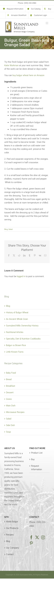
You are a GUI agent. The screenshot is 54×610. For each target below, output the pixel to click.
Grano (9, 399)
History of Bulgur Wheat (17, 312)
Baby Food (11, 373)
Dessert (10, 392)
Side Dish (10, 425)
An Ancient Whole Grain (17, 319)
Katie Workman (11, 65)
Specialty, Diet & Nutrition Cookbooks (23, 338)
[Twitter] (37, 537)
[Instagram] (43, 537)
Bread (9, 379)
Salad (10, 229)
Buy (33, 459)
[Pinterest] (31, 543)
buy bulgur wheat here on (28, 75)
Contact (10, 554)
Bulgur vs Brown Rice (16, 345)
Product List (36, 452)
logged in (21, 276)
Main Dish (10, 405)
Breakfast (10, 386)
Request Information (36, 468)
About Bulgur (12, 521)
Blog (6, 229)
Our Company (12, 547)
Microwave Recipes (15, 412)
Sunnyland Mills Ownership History (22, 325)
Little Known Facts (14, 352)
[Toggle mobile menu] (47, 23)
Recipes (10, 534)
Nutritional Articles (14, 332)
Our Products (12, 528)
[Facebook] (31, 537)
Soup (8, 432)
